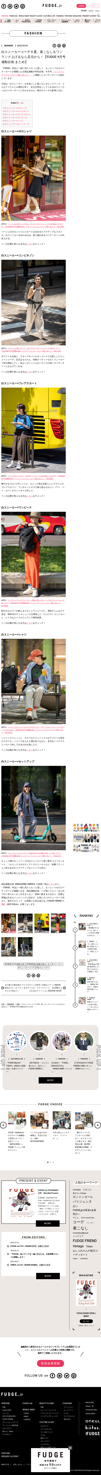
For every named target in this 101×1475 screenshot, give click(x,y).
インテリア (78, 1236)
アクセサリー (97, 21)
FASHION (4, 16)
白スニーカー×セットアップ (16, 124)
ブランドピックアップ (51, 21)
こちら (30, 244)
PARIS (26, 1416)
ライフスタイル (46, 1429)
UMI (3, 904)
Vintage (78, 1246)
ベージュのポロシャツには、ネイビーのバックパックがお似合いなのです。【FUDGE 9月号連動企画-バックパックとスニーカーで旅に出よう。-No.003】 (33, 225)
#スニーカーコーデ (26, 967)
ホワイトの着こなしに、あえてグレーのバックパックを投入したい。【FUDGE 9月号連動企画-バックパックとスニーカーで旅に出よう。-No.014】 (31, 349)
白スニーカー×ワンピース (15, 117)
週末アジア (44, 1438)
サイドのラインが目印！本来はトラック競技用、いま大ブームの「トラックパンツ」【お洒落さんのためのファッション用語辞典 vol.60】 (42, 988)
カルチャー (44, 1426)
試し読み (86, 1321)
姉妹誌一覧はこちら (86, 1325)
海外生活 (67, 1419)
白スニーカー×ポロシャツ (15, 108)
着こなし (81, 1228)
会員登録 (81, 6)
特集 (1, 21)
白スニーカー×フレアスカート (17, 114)
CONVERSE (84, 1259)
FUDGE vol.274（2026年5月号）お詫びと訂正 (29, 1246)
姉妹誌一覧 (90, 1406)
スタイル (87, 1189)
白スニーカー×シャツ (13, 120)
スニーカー (90, 1223)
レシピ (66, 1413)
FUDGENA (60, 16)
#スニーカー (57, 964)
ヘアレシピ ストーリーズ (49, 1413)
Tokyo (89, 1246)
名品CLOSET (8, 21)
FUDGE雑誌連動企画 (80, 1233)
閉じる (19, 103)
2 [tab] (50, 1162)
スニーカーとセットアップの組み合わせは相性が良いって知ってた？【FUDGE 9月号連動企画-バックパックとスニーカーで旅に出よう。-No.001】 (31, 854)
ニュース (17, 21)
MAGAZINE (77, 16)
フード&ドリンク (47, 1432)
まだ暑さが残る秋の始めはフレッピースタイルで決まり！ (13, 988)
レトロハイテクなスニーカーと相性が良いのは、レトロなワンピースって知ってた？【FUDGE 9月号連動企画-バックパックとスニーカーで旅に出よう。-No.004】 (33, 603)
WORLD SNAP (24, 16)
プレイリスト (45, 1441)
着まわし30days (79, 1193)
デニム (76, 1217)
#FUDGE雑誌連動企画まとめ (38, 964)
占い (75, 1206)
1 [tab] (47, 1162)
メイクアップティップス (49, 1416)
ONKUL (75, 1259)
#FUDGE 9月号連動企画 (14, 964)
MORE (47, 1223)
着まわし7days (88, 21)
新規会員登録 (50, 1363)
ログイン (95, 6)
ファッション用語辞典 (66, 21)
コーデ (78, 1222)
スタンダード (77, 21)
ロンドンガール (83, 1197)
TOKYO (26, 1413)
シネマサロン (45, 1444)
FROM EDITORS (91, 1410)
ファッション (68, 1407)
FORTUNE (68, 16)
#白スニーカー (42, 967)
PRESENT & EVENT (89, 16)
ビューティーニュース (48, 1410)
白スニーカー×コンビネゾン (16, 111)
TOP (2, 1004)
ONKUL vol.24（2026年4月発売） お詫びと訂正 (30, 1265)
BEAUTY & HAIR (36, 16)
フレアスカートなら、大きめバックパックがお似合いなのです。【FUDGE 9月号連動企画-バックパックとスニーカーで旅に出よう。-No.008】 (33, 477)
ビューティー (68, 1410)
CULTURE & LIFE (49, 16)
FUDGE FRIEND (38, 21)
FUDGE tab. (13, 16)
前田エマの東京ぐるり (48, 1447)
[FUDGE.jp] (52, 5)
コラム (43, 1435)
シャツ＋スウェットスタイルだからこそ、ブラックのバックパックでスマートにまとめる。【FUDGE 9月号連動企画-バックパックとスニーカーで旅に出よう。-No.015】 (33, 730)
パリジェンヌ (82, 1201)
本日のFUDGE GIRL (26, 21)
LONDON (27, 1419)
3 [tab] (53, 1162)
